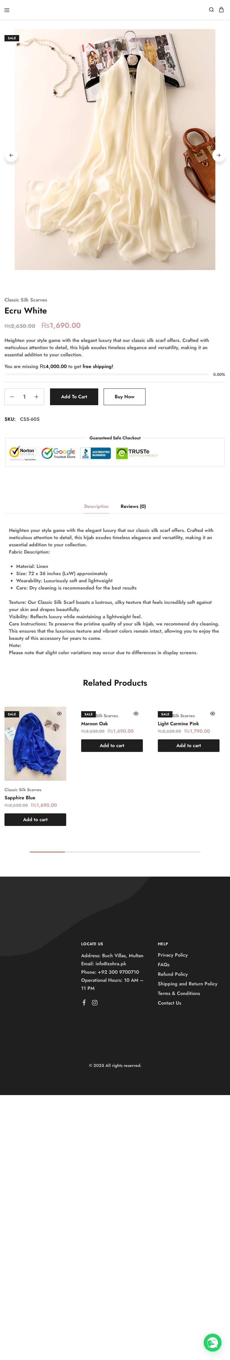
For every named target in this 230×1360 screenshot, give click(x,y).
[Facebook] (84, 1003)
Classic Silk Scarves (25, 299)
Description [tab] (96, 506)
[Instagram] (94, 1003)
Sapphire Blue (19, 797)
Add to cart (74, 396)
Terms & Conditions (179, 993)
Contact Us (169, 1002)
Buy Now (124, 396)
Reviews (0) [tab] (133, 506)
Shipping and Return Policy (187, 983)
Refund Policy (173, 974)
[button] (35, 819)
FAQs (164, 964)
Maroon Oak (94, 723)
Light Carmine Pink (178, 723)
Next (219, 155)
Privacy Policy (173, 955)
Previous (11, 155)
